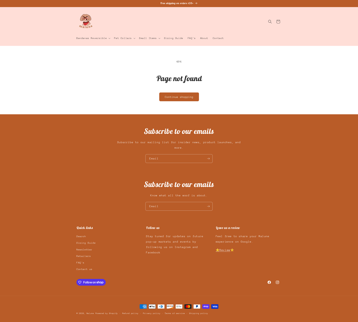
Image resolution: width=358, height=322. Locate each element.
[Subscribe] (208, 158)
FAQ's (80, 262)
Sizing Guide (86, 243)
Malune (90, 313)
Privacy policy (152, 313)
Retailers (83, 256)
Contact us (84, 269)
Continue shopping (179, 96)
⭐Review (223, 250)
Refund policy (130, 313)
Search (81, 236)
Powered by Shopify (106, 313)
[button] (93, 38)
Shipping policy (198, 313)
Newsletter (84, 249)
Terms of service (175, 313)
